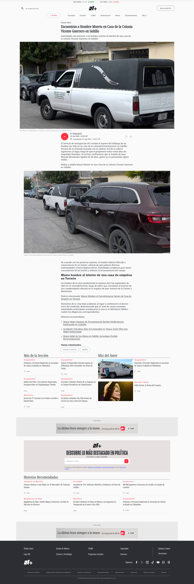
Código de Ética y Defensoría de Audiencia (58, 572)
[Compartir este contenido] (131, 136)
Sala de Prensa (119, 572)
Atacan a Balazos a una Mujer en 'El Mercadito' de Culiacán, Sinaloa (47, 486)
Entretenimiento (131, 15)
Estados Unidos (141, 382)
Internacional (105, 15)
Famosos (123, 554)
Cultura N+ (134, 572)
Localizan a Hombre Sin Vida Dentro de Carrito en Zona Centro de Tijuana (76, 399)
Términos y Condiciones (84, 572)
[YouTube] (158, 562)
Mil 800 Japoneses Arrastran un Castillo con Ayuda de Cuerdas (143, 486)
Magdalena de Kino (33, 498)
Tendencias (128, 481)
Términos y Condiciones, (95, 467)
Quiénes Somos (164, 548)
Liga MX (27, 554)
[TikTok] (152, 562)
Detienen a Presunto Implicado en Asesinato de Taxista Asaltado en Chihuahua (41, 364)
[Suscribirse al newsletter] (126, 461)
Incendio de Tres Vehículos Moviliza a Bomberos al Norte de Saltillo (96, 486)
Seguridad (124, 548)
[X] (142, 562)
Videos (117, 15)
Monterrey (28, 395)
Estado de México (62, 548)
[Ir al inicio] (28, 562)
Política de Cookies (149, 572)
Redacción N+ (77, 133)
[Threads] (169, 562)
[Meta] (136, 562)
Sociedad (71, 15)
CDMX (93, 15)
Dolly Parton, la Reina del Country (147, 385)
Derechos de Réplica (34, 572)
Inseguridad (29, 359)
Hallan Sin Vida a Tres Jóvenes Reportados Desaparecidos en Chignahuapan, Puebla (40, 383)
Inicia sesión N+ (165, 8)
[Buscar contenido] (22, 8)
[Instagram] (147, 562)
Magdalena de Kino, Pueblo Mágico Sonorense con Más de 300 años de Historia (46, 503)
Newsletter (162, 553)
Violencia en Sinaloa (33, 481)
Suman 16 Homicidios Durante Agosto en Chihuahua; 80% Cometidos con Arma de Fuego (77, 366)
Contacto (163, 572)
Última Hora (28, 548)
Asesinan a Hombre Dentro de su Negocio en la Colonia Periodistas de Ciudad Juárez (78, 383)
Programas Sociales (96, 554)
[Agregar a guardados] (126, 136)
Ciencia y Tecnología (64, 554)
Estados (83, 15)
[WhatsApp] (163, 562)
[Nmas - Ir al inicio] (92, 8)
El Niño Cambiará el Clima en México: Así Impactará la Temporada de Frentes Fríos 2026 (94, 503)
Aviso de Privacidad (108, 467)
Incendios (77, 481)
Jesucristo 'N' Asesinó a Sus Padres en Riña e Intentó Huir (41, 399)
